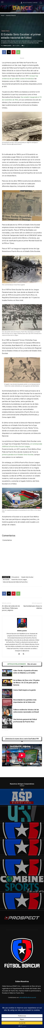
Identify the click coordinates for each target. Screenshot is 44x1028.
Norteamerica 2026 (6, 697)
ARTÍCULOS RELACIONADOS (16, 664)
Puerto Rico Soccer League (19, 579)
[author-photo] (22, 628)
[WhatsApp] (18, 52)
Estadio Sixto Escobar (27, 577)
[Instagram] (20, 654)
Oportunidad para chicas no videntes (32, 607)
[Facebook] (4, 52)
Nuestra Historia (11, 15)
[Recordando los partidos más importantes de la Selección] (7, 704)
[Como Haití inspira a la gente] (7, 693)
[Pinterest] (13, 52)
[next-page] (6, 729)
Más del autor (32, 664)
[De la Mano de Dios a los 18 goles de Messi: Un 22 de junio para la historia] (7, 682)
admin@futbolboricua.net (27, 997)
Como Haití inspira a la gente (24, 690)
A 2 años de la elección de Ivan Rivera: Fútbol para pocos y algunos (11, 608)
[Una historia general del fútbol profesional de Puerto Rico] (7, 723)
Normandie (6, 579)
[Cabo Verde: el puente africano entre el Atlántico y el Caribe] (7, 672)
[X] (9, 52)
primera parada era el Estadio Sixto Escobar (17, 454)
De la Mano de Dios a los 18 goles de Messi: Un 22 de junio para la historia (26, 682)
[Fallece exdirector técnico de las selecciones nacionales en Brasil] (7, 713)
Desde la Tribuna (5, 707)
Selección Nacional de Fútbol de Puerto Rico (15, 582)
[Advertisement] (22, 559)
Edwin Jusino (7, 45)
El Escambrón (15, 577)
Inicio (2, 15)
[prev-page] (3, 729)
